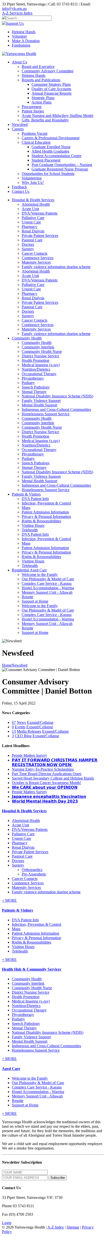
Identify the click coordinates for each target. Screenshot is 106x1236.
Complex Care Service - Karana (46, 583)
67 (14, 722)
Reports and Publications (41, 80)
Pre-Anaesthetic (34, 874)
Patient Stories (33, 111)
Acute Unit (30, 209)
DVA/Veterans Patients (39, 213)
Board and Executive (38, 66)
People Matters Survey (29, 755)
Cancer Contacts (34, 253)
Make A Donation (26, 41)
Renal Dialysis (33, 231)
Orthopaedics (32, 870)
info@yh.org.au (14, 8)
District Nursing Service (40, 356)
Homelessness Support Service (46, 414)
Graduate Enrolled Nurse (51, 147)
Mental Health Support (39, 405)
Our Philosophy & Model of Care (48, 579)
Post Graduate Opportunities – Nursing (62, 165)
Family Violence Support (41, 400)
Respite (27, 597)
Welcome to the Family (40, 574)
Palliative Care (33, 218)
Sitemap (73, 1227)
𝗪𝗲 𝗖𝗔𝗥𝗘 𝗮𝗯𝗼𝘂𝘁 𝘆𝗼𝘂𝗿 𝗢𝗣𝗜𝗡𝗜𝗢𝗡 (44, 787)
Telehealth (30, 530)
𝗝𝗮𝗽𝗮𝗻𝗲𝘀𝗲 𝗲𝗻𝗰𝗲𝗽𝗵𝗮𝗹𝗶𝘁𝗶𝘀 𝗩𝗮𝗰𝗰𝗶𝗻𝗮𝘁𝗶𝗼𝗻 (49, 796)
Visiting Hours (33, 525)
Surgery (28, 249)
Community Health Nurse (42, 351)
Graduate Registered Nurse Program (60, 169)
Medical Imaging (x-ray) (41, 365)
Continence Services (37, 258)
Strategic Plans (43, 98)
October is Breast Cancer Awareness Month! (46, 783)
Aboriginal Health (36, 204)
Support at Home (35, 601)
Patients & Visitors (17, 910)
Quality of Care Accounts (51, 89)
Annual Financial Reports (51, 93)
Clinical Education (36, 142)
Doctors (28, 244)
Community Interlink (38, 347)
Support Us (15, 23)
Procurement (31, 107)
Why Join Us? (33, 182)
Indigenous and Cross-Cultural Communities (56, 409)
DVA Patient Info (35, 499)
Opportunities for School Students (48, 173)
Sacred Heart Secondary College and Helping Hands (53, 778)
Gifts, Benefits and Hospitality (45, 120)
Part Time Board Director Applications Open (46, 774)
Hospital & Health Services (24, 811)
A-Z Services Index (17, 13)
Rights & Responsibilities (41, 521)
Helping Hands (23, 32)
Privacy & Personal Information (46, 516)
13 (14, 731)
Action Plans (42, 102)
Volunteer (19, 36)
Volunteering (32, 178)
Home (7, 665)
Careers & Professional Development (50, 138)
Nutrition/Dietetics (36, 369)
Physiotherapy (33, 378)
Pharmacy (29, 227)
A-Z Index (55, 1227)
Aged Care (11, 1069)
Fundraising (21, 45)
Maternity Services (36, 262)
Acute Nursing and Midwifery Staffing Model (57, 115)
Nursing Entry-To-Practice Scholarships (43, 769)
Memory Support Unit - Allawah (47, 592)
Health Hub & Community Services (31, 969)
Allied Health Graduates (50, 151)
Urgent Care (31, 222)
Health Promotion (35, 360)
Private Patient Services (40, 235)
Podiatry (28, 383)
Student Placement (46, 160)
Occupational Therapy (39, 374)
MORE (9, 900)
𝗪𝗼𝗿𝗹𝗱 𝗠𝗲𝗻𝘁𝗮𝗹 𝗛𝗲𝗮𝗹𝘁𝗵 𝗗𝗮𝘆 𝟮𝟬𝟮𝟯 (45, 801)
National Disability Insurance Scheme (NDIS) (57, 396)
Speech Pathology (36, 387)
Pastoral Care (32, 240)
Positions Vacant (34, 133)
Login (6, 1223)
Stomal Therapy (34, 392)
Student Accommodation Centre (56, 156)
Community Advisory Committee (47, 71)
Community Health (37, 342)
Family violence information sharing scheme (56, 267)
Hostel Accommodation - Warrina (48, 588)
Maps (26, 508)
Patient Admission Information (45, 512)
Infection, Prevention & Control (46, 503)
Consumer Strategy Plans (51, 84)
